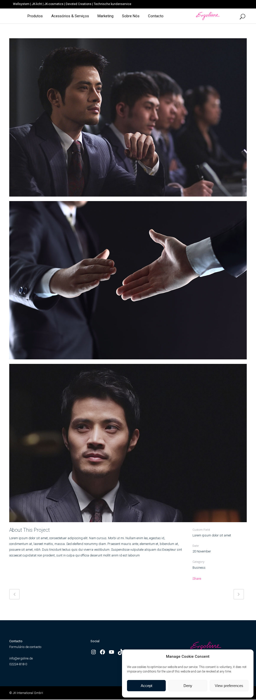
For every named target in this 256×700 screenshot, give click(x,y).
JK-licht (37, 4)
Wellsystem (21, 4)
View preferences (229, 685)
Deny (188, 685)
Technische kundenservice (112, 4)
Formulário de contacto (25, 647)
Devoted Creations (79, 4)
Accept (146, 685)
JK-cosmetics (54, 4)
